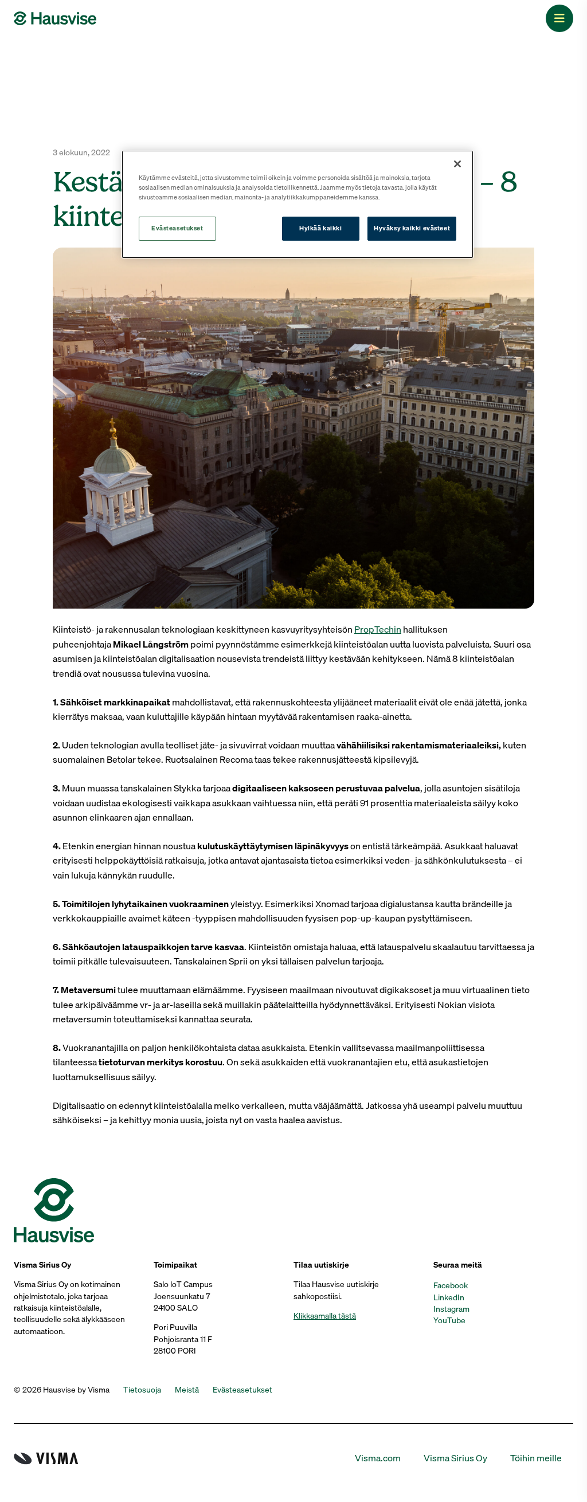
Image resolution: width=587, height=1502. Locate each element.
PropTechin (377, 629)
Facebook (450, 1285)
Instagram (451, 1309)
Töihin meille (536, 1458)
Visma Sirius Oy (455, 1458)
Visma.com (378, 1458)
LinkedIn (448, 1297)
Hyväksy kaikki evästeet (412, 228)
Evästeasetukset (177, 228)
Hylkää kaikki (320, 228)
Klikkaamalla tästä (325, 1315)
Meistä (187, 1389)
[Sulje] (457, 164)
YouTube (449, 1320)
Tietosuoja (142, 1389)
